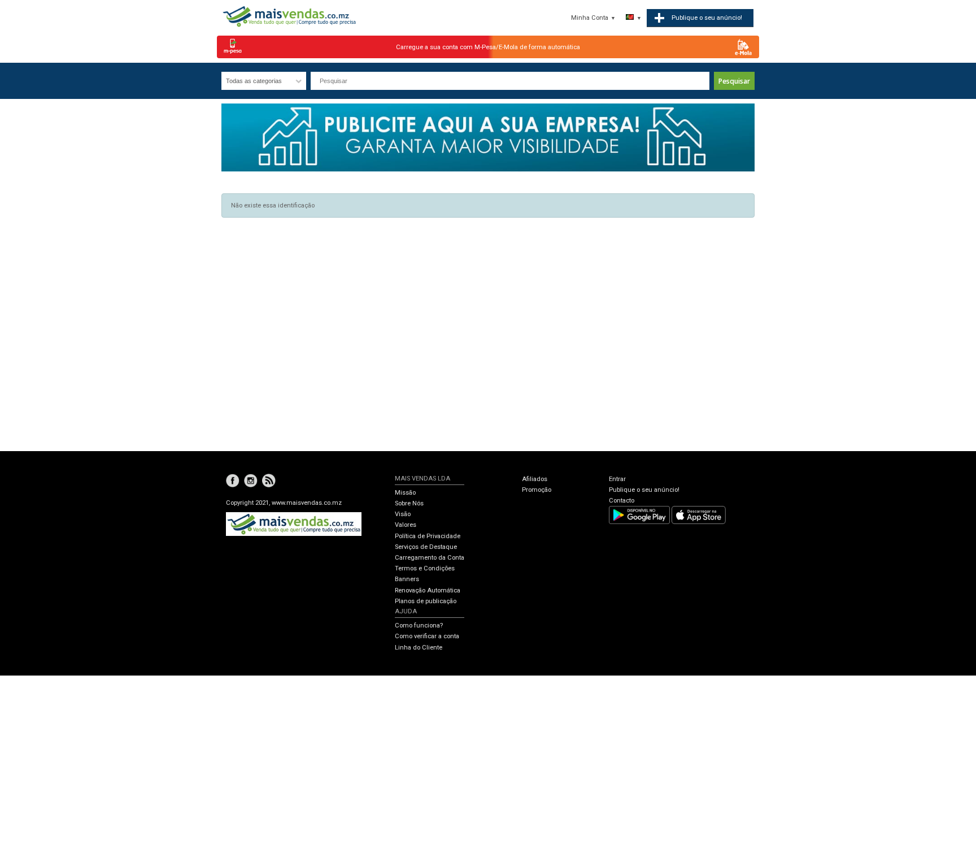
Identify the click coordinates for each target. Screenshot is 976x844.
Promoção (536, 490)
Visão (403, 514)
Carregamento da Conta (429, 557)
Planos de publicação (425, 601)
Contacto (621, 500)
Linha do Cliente (418, 647)
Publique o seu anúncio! (644, 490)
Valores (405, 525)
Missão (405, 492)
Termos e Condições (425, 568)
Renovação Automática (427, 590)
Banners (407, 579)
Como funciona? (419, 625)
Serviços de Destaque (426, 547)
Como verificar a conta (427, 636)
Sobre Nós (409, 503)
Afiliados (534, 479)
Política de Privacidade (427, 536)
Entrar (617, 479)
